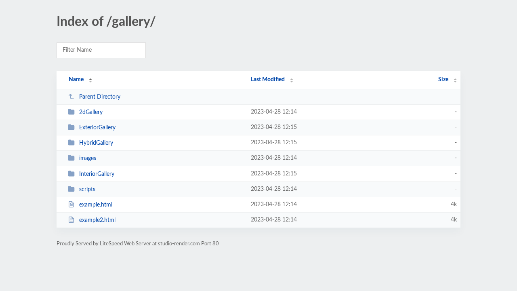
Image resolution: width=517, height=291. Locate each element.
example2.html (97, 220)
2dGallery (91, 112)
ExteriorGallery (97, 128)
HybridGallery (96, 143)
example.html (95, 205)
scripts (87, 189)
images (87, 158)
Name (76, 79)
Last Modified (268, 79)
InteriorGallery (96, 174)
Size (443, 79)
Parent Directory (99, 97)
